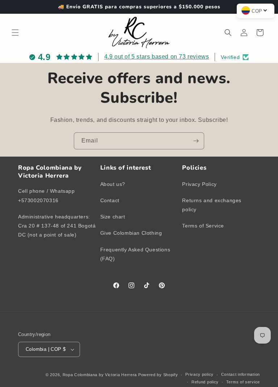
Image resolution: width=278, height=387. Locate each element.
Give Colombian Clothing (131, 233)
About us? (112, 184)
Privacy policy (199, 374)
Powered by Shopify (158, 375)
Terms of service (243, 382)
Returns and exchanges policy (211, 204)
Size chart (112, 217)
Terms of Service (203, 226)
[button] (15, 33)
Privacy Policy (199, 184)
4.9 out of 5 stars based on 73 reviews (156, 57)
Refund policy (205, 382)
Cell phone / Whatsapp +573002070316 (46, 195)
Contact (109, 200)
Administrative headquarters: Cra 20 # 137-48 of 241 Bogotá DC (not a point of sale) (57, 226)
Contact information (240, 374)
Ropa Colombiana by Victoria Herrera (100, 375)
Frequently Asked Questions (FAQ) (135, 254)
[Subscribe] (196, 140)
